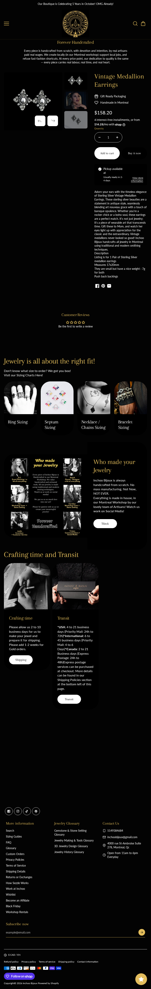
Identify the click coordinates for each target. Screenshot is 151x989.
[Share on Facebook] (97, 286)
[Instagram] (18, 811)
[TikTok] (27, 811)
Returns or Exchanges (19, 877)
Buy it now (134, 153)
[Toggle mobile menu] (32, 23)
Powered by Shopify (48, 983)
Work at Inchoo (15, 888)
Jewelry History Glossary (69, 852)
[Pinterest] (36, 811)
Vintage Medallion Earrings (119, 80)
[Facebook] (9, 811)
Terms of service (47, 961)
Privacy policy (28, 961)
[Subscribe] (141, 932)
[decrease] (99, 137)
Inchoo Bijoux (30, 983)
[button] (143, 23)
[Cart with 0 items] (143, 23)
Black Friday (13, 906)
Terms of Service (16, 865)
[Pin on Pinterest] (103, 286)
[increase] (117, 137)
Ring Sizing (18, 421)
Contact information (87, 961)
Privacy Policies (15, 859)
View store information (137, 179)
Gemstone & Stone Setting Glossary (70, 832)
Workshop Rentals (17, 912)
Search (10, 830)
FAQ (8, 842)
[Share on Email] (109, 286)
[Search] (135, 23)
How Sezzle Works (17, 883)
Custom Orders (15, 854)
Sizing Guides (14, 836)
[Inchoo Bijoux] (75, 23)
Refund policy (11, 961)
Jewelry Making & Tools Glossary (74, 840)
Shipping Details (15, 871)
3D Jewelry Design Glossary (71, 846)
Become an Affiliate (17, 900)
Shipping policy (66, 961)
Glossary (11, 848)
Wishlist (11, 894)
